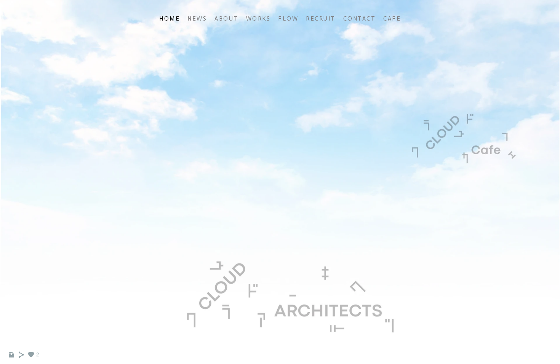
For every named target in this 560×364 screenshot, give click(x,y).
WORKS (258, 18)
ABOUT (226, 18)
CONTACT (359, 18)
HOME (169, 18)
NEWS (197, 18)
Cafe (392, 18)
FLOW (288, 18)
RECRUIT (321, 18)
